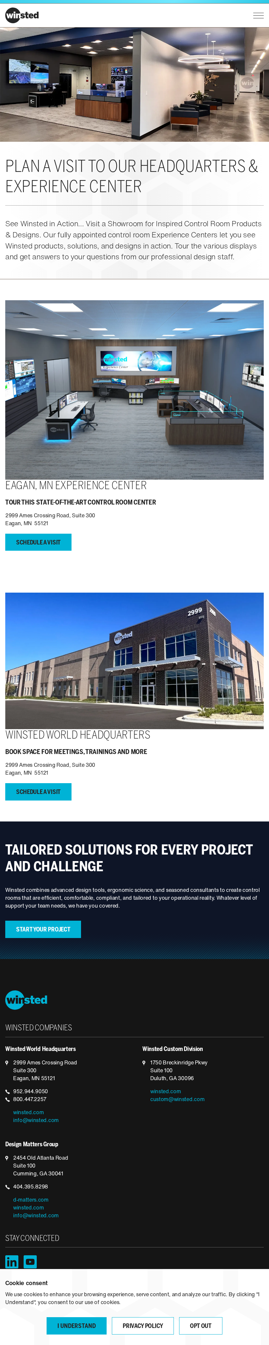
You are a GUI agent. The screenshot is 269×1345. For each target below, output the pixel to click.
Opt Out (201, 1326)
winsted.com (28, 1112)
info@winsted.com (36, 1120)
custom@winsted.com (177, 1099)
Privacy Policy (143, 1326)
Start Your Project (43, 930)
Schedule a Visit (38, 543)
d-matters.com (31, 1200)
